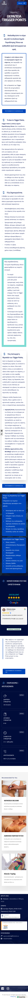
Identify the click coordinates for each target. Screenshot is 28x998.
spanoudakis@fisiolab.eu (11, 936)
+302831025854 (7, 939)
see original (19, 618)
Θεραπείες (14, 12)
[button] (22, 3)
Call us (21, 695)
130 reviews (16, 600)
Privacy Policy (13, 996)
